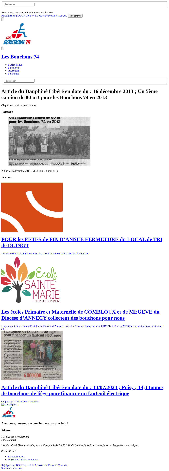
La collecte (13, 67)
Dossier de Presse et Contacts (51, 15)
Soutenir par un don (11, 468)
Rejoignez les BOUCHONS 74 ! (18, 15)
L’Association (15, 64)
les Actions (13, 70)
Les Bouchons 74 (20, 57)
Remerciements (16, 456)
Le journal (13, 73)
